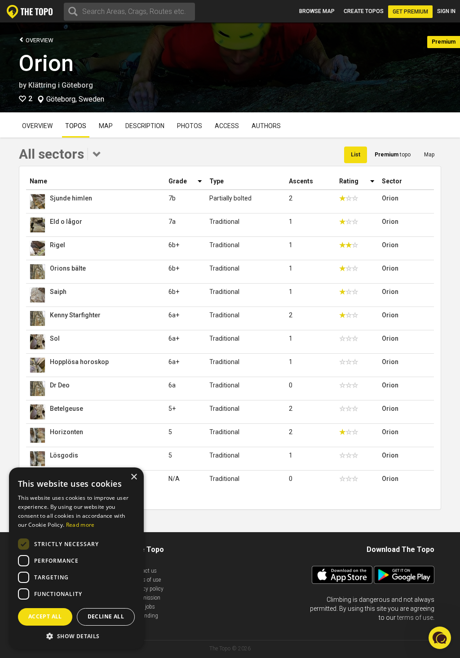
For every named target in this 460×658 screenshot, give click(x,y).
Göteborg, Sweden (75, 99)
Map (106, 125)
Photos (189, 125)
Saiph (58, 291)
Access (227, 125)
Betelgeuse (66, 408)
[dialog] (76, 558)
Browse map (317, 11)
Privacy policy (147, 589)
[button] (76, 635)
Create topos (364, 11)
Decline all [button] (106, 616)
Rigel (57, 245)
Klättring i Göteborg (60, 85)
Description (144, 125)
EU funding (144, 616)
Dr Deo (60, 385)
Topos (75, 125)
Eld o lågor (66, 221)
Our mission (145, 598)
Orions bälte (68, 268)
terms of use (415, 617)
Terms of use (146, 580)
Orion (46, 63)
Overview (38, 40)
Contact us (144, 571)
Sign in (446, 11)
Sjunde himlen (71, 198)
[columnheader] (95, 181)
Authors (266, 125)
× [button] (133, 477)
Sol (55, 338)
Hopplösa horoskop (79, 361)
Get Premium (410, 12)
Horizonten (66, 432)
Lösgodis (64, 455)
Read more (80, 525)
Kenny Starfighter (75, 315)
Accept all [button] (45, 616)
